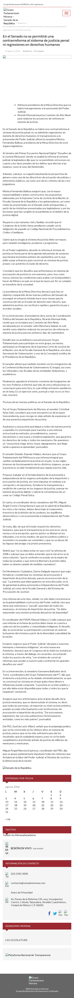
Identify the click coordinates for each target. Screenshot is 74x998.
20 (34, 805)
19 (25, 805)
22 (51, 805)
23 (61, 805)
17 (6, 805)
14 (42, 801)
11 (15, 801)
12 (25, 801)
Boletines (27, 51)
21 (42, 805)
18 (15, 805)
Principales (39, 51)
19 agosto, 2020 (12, 51)
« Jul (7, 819)
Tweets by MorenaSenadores (19, 835)
